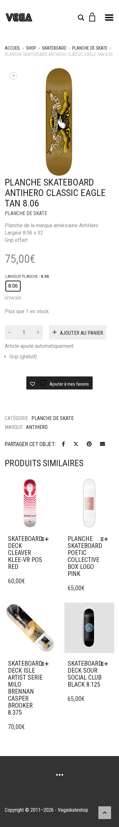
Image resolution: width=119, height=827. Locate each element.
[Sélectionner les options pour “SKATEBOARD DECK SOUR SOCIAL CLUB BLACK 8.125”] (106, 664)
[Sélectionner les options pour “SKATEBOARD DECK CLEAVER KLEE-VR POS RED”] (46, 539)
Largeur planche (21, 276)
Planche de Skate (90, 48)
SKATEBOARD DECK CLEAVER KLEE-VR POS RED (25, 553)
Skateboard (54, 48)
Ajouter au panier (81, 333)
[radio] (13, 286)
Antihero (37, 427)
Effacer (13, 298)
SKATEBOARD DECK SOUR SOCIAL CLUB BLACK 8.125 (85, 674)
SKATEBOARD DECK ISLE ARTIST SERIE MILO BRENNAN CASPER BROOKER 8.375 (25, 688)
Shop (31, 48)
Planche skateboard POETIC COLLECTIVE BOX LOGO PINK (85, 556)
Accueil (12, 48)
